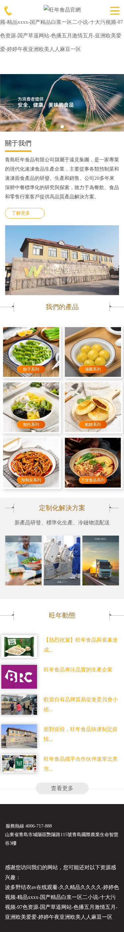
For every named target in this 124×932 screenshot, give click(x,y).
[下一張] (115, 102)
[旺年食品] (62, 9)
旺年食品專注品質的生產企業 (78, 669)
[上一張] (9, 102)
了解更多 (21, 213)
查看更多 (62, 788)
